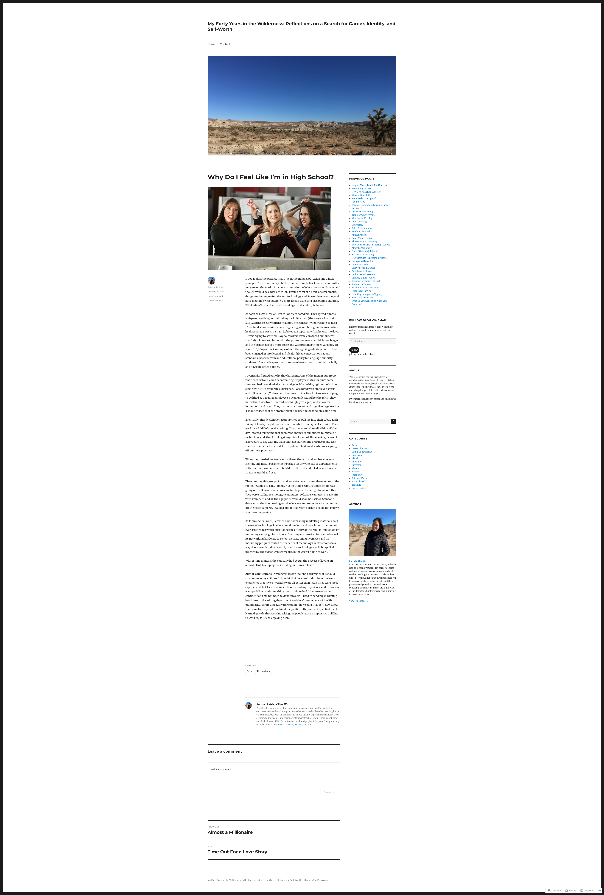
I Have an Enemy (360, 264)
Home (211, 44)
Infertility (356, 461)
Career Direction (360, 448)
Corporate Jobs (215, 300)
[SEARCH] (393, 421)
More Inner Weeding (362, 218)
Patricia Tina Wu (216, 287)
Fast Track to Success (362, 297)
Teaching (356, 485)
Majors (355, 468)
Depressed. (357, 225)
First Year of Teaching (363, 254)
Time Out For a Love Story (364, 241)
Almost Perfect (359, 235)
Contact (225, 44)
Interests (356, 465)
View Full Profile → (358, 601)
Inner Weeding (359, 221)
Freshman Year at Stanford (365, 287)
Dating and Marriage (362, 451)
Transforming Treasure (363, 215)
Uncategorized (215, 296)
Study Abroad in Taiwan (363, 268)
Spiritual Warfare (360, 478)
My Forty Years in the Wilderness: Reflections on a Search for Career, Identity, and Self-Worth (255, 880)
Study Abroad (358, 481)
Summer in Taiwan (361, 284)
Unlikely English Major (363, 277)
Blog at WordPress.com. (316, 880)
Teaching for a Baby (362, 231)
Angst (355, 445)
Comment (329, 792)
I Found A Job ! (359, 201)
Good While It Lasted (362, 238)
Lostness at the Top (361, 291)
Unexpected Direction (363, 261)
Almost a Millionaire (362, 248)
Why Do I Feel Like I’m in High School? (371, 244)
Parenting (357, 475)
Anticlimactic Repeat (362, 271)
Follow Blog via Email (368, 320)
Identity (356, 458)
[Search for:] (370, 421)
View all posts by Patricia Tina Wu (294, 724)
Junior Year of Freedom (363, 274)
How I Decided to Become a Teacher (369, 258)
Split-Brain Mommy (362, 228)
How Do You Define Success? (366, 192)
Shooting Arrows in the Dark (366, 281)
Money (355, 471)
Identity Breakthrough (363, 211)
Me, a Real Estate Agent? (364, 198)
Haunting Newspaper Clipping (367, 294)
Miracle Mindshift (361, 195)
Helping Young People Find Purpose (369, 185)
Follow (354, 350)
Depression (357, 455)
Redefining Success (361, 188)
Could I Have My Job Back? (365, 251)
